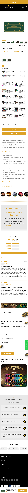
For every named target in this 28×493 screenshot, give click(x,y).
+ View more (7, 225)
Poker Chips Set (23, 448)
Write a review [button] (14, 253)
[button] (8, 243)
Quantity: (4, 124)
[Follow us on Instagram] (7, 480)
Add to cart (14, 129)
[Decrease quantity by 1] (8, 124)
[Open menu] (2, 7)
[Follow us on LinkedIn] (14, 480)
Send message (7, 353)
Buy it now (14, 133)
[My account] (23, 7)
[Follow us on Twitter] (5, 480)
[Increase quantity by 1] (15, 124)
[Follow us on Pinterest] (10, 480)
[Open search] (20, 7)
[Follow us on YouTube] (12, 480)
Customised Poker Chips (13, 448)
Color (5, 56)
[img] (4, 261)
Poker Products (4, 448)
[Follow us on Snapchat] (17, 480)
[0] (25, 7)
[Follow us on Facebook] (2, 480)
